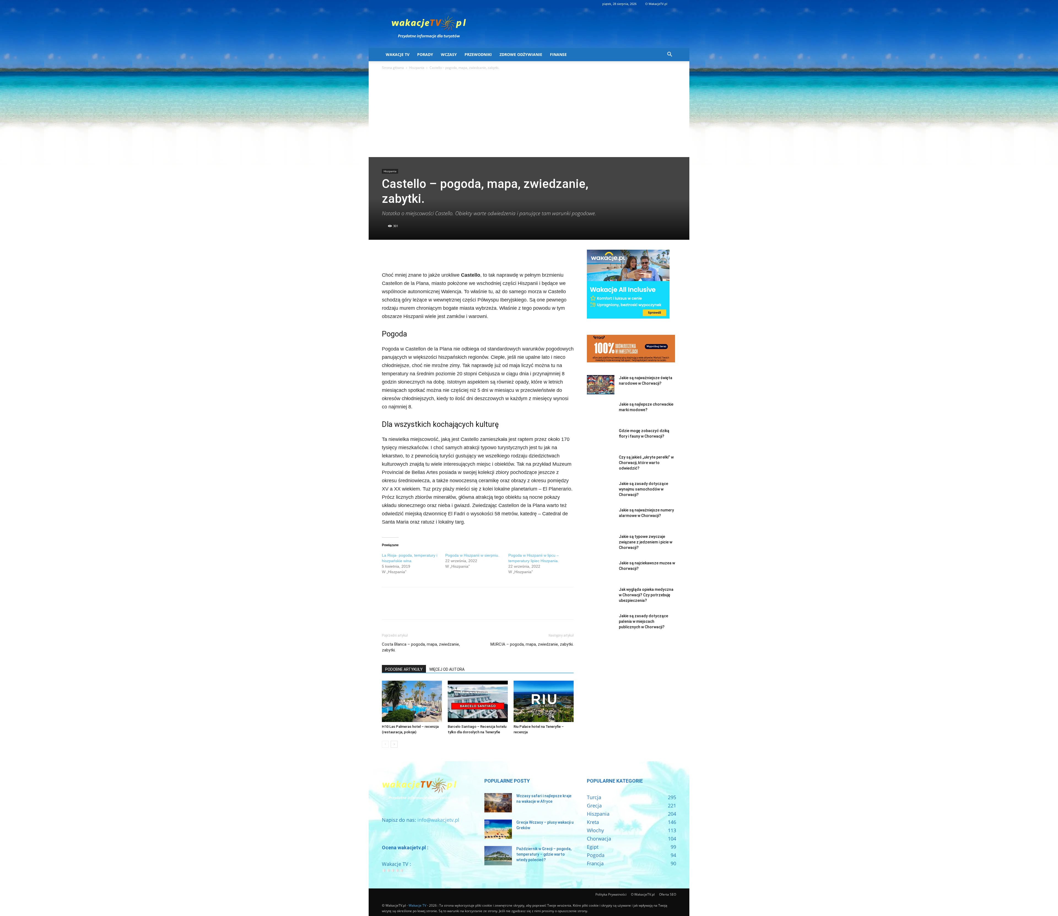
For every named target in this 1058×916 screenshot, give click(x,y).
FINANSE (558, 54)
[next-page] (394, 744)
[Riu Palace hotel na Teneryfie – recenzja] (544, 701)
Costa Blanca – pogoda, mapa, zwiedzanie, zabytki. (421, 647)
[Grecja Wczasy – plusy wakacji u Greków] (498, 829)
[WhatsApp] (425, 255)
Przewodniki (478, 54)
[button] (669, 54)
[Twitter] (400, 255)
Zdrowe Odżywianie (521, 54)
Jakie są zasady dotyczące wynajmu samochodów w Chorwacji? (643, 489)
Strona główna (393, 67)
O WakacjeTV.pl (656, 4)
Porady (425, 54)
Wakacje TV (397, 54)
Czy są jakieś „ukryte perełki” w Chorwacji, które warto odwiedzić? (646, 462)
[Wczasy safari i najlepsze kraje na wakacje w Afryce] (498, 802)
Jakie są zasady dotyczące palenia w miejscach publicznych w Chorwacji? (643, 621)
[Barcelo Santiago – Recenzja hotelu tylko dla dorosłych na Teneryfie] (478, 701)
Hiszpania (416, 67)
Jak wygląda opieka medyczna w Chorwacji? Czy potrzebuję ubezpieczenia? (646, 595)
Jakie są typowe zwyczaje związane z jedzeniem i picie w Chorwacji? (645, 542)
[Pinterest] (412, 255)
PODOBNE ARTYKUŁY (404, 669)
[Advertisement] (529, 115)
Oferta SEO (667, 894)
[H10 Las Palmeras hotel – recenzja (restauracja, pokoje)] (412, 701)
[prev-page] (385, 744)
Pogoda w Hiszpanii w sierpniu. (472, 555)
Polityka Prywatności (611, 894)
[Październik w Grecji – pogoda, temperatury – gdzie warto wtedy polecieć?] (498, 855)
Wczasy (449, 54)
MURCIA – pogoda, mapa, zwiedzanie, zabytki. (532, 644)
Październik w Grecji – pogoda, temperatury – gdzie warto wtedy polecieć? (543, 854)
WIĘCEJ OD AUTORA (447, 669)
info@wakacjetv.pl (438, 820)
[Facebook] (387, 255)
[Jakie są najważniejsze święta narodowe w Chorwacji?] (600, 384)
